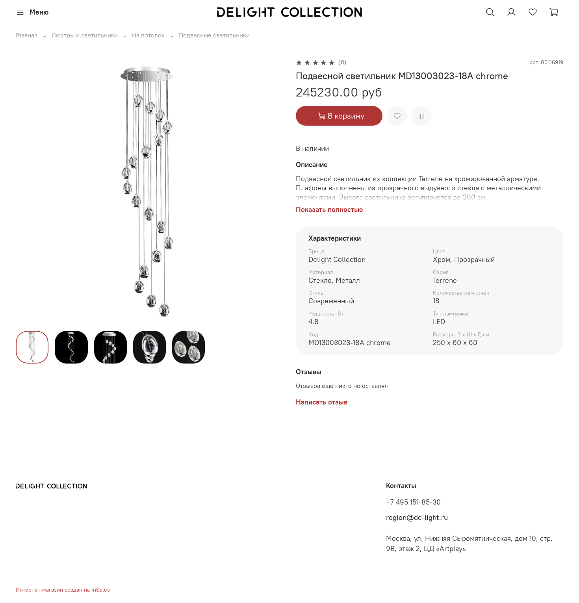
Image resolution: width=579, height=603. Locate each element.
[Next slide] (270, 191)
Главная (26, 35)
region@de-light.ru (417, 517)
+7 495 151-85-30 (413, 502)
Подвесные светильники (214, 35)
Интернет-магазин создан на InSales (63, 589)
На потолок (148, 35)
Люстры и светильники (85, 35)
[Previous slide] (28, 191)
